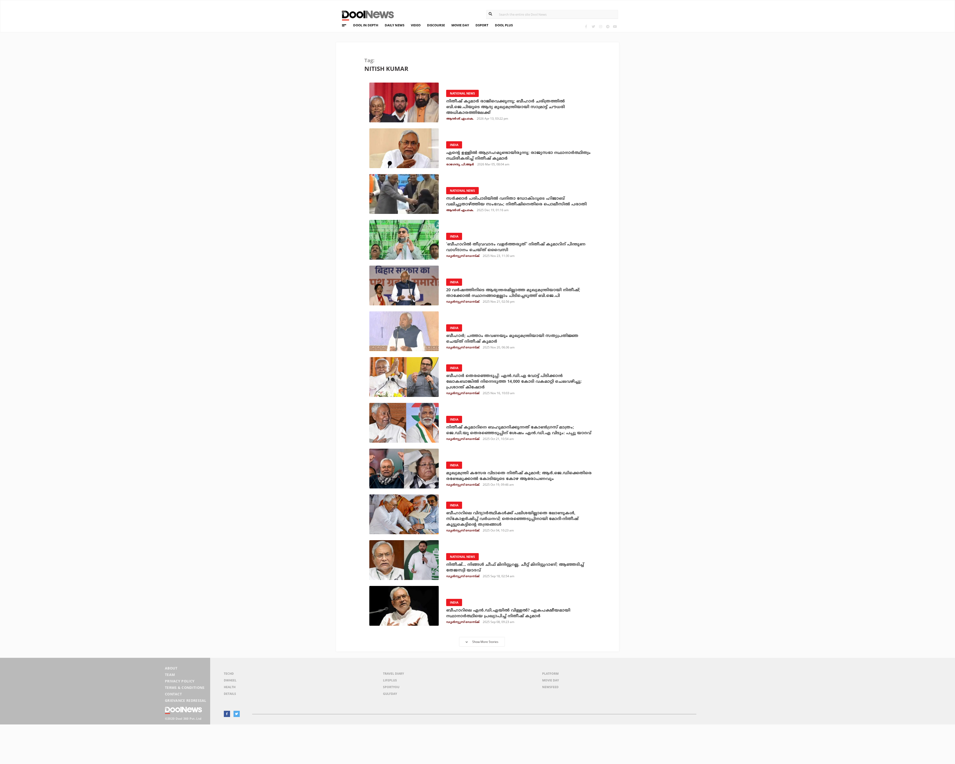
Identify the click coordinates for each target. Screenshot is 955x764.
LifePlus (390, 680)
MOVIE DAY (460, 25)
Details (230, 694)
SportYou (391, 687)
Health (230, 687)
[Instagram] (600, 26)
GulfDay (390, 694)
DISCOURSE (436, 25)
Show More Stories (485, 642)
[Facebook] (586, 26)
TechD (229, 673)
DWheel (230, 680)
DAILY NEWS (394, 25)
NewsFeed (550, 687)
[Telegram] (608, 26)
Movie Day (550, 680)
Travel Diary (393, 673)
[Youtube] (615, 26)
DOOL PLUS (504, 25)
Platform (550, 673)
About (171, 668)
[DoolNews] (365, 14)
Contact (173, 694)
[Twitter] (593, 26)
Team (170, 674)
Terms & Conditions (185, 687)
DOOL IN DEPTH (365, 25)
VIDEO (416, 25)
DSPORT (482, 25)
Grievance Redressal (185, 700)
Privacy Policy (179, 681)
